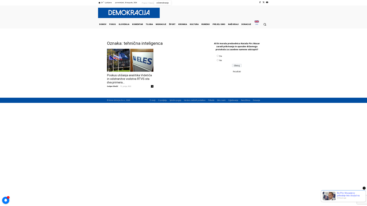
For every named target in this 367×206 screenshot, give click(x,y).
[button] (265, 24)
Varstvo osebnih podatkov (194, 100)
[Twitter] (263, 2)
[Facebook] (260, 2)
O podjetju (162, 100)
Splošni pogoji (175, 100)
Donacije (256, 100)
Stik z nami (221, 100)
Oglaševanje (233, 100)
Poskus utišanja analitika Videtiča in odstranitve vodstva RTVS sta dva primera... (129, 79)
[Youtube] (267, 2)
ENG (256, 24)
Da (220, 56)
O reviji (152, 100)
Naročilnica (245, 100)
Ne (220, 60)
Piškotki (211, 100)
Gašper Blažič (112, 86)
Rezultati (237, 71)
